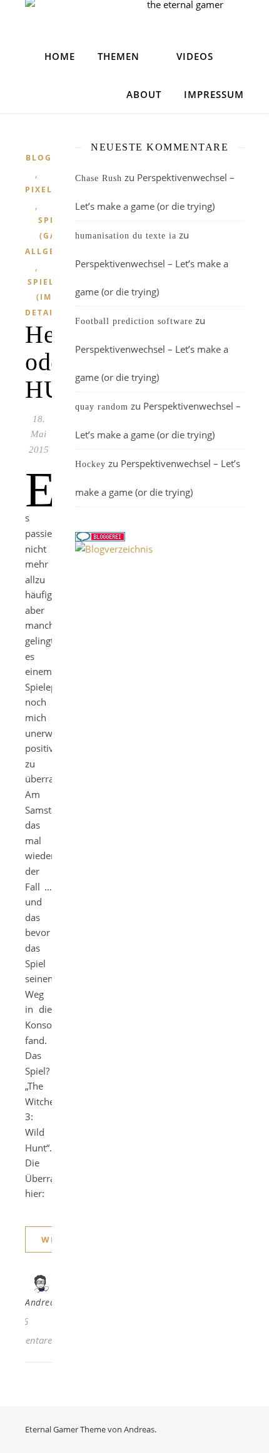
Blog (39, 157)
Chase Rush (98, 178)
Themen (119, 56)
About (143, 94)
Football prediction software (134, 321)
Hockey (90, 464)
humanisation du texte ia (125, 235)
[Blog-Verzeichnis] (159, 536)
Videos (194, 56)
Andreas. (140, 1429)
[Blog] (159, 549)
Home (59, 56)
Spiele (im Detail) (44, 297)
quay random (101, 406)
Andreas (42, 1302)
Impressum (214, 94)
